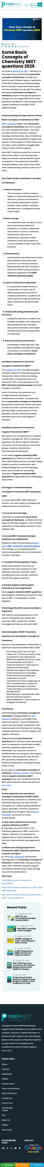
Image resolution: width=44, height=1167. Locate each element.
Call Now (23, 1165)
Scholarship (7, 1108)
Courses (5, 1069)
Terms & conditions (11, 1088)
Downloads (7, 1074)
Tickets (5, 1079)
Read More (7, 1050)
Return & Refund (9, 1093)
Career (5, 1110)
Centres (36, 5)
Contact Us (7, 1098)
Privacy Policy (8, 1084)
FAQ (3, 1115)
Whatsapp (8, 1165)
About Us (6, 1120)
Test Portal (7, 1130)
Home (4, 1064)
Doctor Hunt (7, 1103)
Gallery (5, 1125)
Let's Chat (38, 1165)
